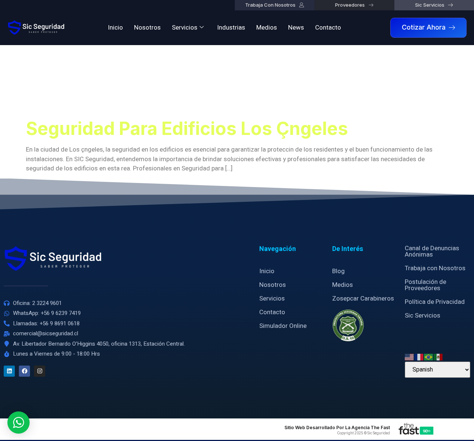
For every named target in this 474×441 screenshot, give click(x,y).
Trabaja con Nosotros (435, 268)
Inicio (115, 27)
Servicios (184, 27)
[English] (409, 356)
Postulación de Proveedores (425, 285)
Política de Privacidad (435, 301)
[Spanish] (438, 356)
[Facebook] (24, 371)
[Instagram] (39, 371)
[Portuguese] (429, 356)
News (296, 27)
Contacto (328, 27)
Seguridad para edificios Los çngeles (187, 128)
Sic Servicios (422, 315)
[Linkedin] (9, 371)
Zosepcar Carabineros (363, 298)
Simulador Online (283, 325)
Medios (266, 27)
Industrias (231, 27)
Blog (338, 271)
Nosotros (147, 27)
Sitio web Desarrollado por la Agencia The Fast (337, 427)
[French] (419, 356)
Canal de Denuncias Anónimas (432, 251)
